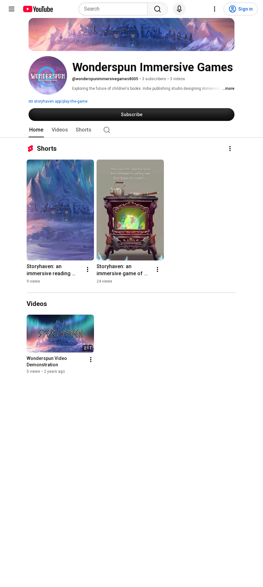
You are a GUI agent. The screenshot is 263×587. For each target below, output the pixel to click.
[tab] (36, 130)
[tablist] (131, 130)
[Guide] (11, 9)
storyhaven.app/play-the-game (60, 101)
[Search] (157, 9)
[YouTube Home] (37, 9)
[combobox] (115, 9)
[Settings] (214, 9)
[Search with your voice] (179, 9)
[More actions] (230, 148)
